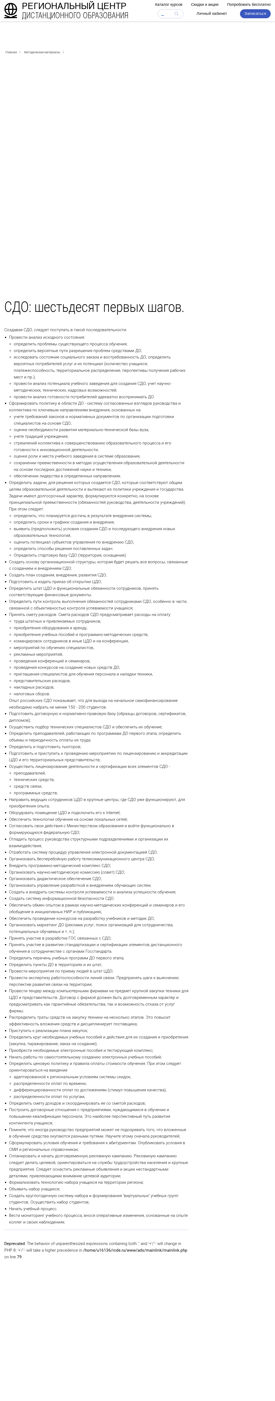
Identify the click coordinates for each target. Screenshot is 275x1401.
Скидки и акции (204, 4)
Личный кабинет (212, 13)
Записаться (255, 13)
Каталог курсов (168, 4)
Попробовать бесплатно (249, 4)
